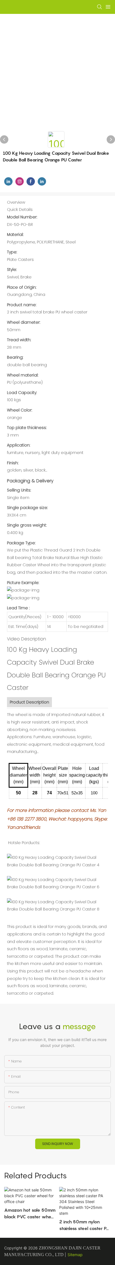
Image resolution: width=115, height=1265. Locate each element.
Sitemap (75, 1254)
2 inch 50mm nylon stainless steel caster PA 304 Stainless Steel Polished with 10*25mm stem (84, 1225)
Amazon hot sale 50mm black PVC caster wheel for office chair (30, 1213)
